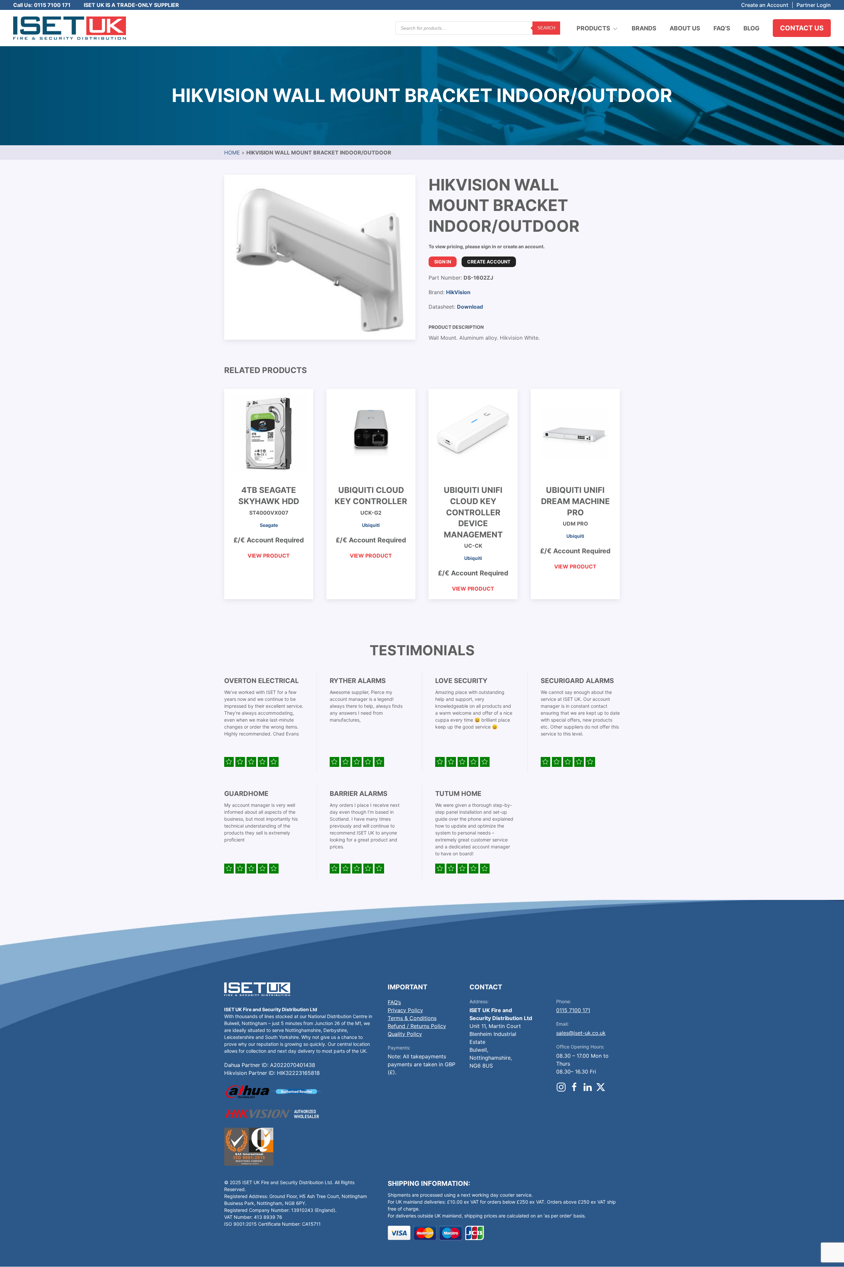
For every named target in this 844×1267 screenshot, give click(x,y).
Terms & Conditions (412, 1018)
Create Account (488, 261)
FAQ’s (721, 28)
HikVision (458, 292)
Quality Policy (405, 1034)
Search (546, 27)
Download (470, 306)
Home (232, 152)
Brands (644, 28)
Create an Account (764, 5)
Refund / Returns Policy (417, 1026)
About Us (685, 28)
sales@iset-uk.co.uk (581, 1033)
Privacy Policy (405, 1010)
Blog (751, 28)
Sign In (442, 261)
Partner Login (814, 5)
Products (593, 28)
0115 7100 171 (573, 1010)
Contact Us (802, 28)
